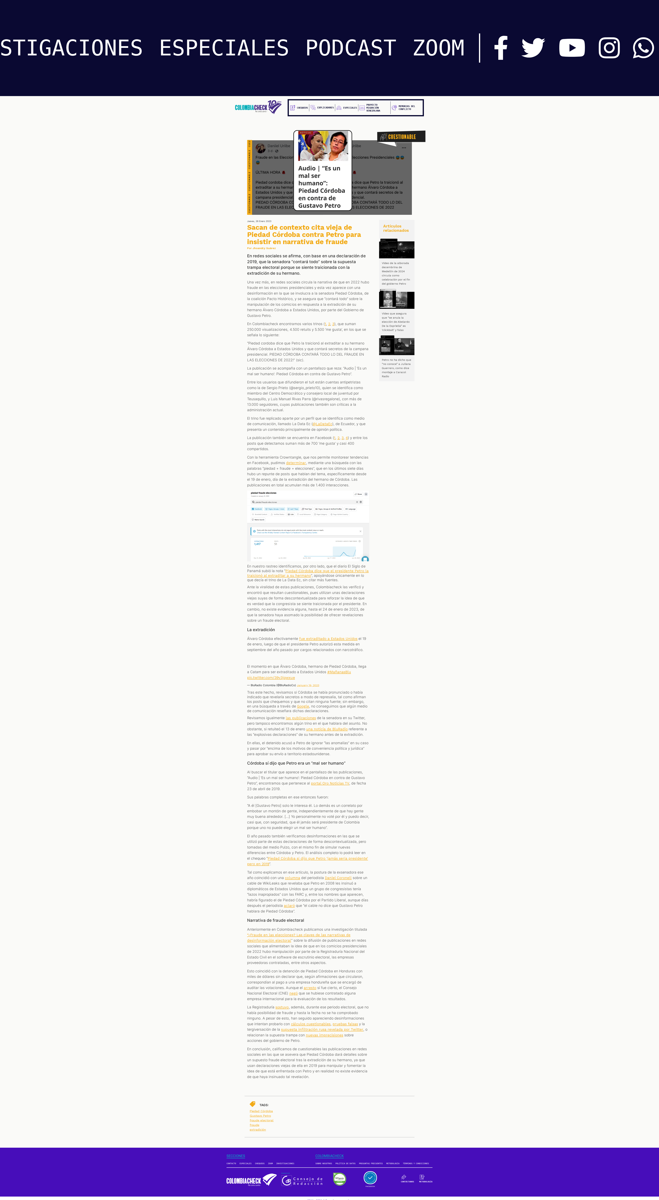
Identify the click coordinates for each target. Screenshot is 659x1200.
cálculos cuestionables (311, 1024)
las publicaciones (301, 718)
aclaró (289, 906)
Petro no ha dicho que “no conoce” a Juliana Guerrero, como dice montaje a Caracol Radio (396, 368)
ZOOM (438, 48)
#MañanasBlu (339, 672)
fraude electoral (262, 1120)
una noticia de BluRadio (327, 729)
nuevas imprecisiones (324, 1035)
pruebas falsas (345, 1024)
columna (292, 878)
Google (303, 706)
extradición (258, 1129)
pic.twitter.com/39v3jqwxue (271, 678)
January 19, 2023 (308, 685)
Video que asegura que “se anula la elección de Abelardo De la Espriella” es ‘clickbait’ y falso (396, 322)
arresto (310, 988)
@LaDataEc (322, 424)
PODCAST (350, 48)
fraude (254, 1125)
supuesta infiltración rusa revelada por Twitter (322, 1029)
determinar (296, 463)
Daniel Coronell (338, 878)
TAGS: (264, 1105)
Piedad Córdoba (261, 1111)
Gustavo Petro (260, 1115)
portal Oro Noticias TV (330, 783)
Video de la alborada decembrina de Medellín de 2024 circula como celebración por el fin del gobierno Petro (396, 273)
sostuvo (282, 1007)
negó (293, 993)
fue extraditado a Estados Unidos (328, 639)
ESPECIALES (224, 48)
